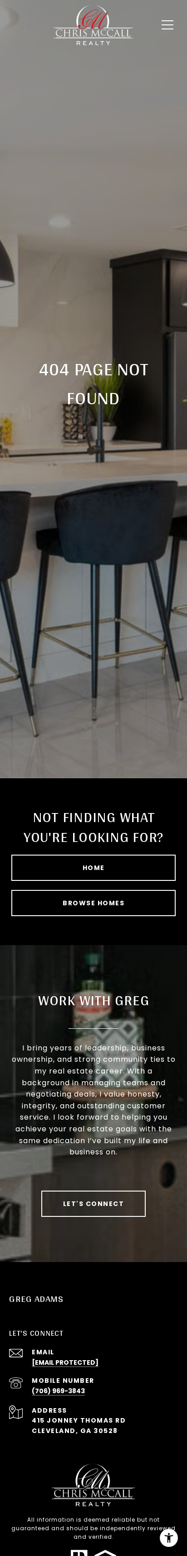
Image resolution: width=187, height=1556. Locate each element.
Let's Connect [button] (93, 1203)
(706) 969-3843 (58, 1390)
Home (94, 867)
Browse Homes (93, 903)
